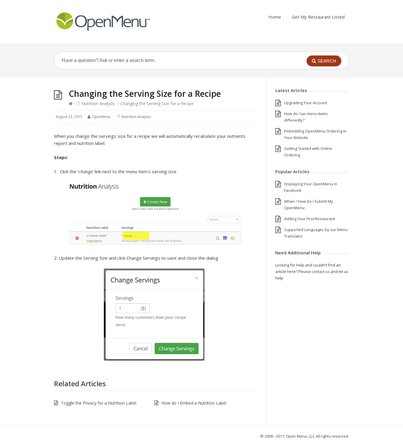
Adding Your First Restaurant (309, 218)
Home (274, 17)
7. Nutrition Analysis (96, 103)
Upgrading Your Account (305, 102)
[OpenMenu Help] (102, 22)
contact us (321, 271)
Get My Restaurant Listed (318, 17)
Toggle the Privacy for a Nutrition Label (98, 403)
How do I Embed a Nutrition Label (193, 403)
